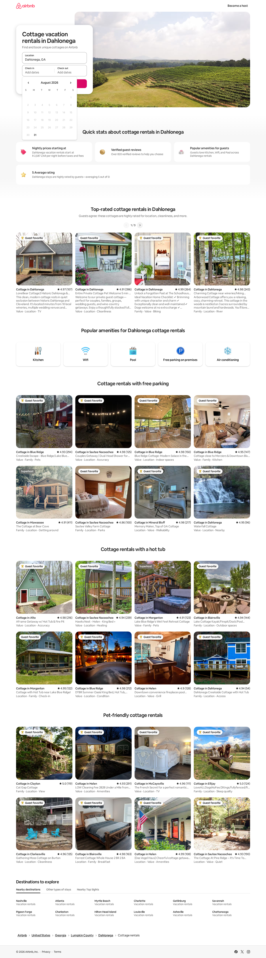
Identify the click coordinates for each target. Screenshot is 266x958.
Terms (57, 951)
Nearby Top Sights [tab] (88, 889)
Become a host (238, 6)
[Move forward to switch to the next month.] (70, 83)
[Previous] (126, 225)
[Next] (140, 225)
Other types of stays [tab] (58, 889)
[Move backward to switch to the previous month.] (28, 83)
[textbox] (38, 72)
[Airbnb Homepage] (25, 6)
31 (35, 135)
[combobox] (54, 59)
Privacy (46, 951)
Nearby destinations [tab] (28, 889)
